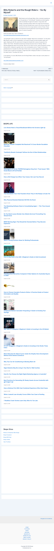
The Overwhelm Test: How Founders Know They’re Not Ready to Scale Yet (27, 193)
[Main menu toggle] (51, 2)
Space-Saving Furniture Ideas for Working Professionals (21, 240)
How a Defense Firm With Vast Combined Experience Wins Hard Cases (26, 388)
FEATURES (27, 529)
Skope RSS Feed (7, 437)
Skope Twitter (6, 439)
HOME (27, 527)
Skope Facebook (7, 435)
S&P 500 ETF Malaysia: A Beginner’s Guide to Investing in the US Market (26, 329)
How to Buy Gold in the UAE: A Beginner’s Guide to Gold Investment (25, 257)
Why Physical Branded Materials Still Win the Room (20, 200)
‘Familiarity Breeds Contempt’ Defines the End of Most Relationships (25, 152)
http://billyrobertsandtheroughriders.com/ (13, 60)
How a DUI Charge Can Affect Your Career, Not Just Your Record (24, 177)
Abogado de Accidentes (46, 518)
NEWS (27, 530)
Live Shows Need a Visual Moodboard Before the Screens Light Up (24, 127)
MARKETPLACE (27, 535)
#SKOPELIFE (27, 534)
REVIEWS (27, 532)
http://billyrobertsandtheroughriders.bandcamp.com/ (16, 35)
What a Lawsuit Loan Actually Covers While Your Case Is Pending (24, 394)
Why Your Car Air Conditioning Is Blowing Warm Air (19, 361)
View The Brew (7, 442)
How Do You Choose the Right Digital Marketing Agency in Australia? (25, 374)
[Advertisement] (27, 469)
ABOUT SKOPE (27, 537)
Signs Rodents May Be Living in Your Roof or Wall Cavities (22, 368)
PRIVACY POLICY (27, 539)
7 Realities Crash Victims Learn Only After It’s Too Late (21, 400)
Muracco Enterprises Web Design (11, 432)
